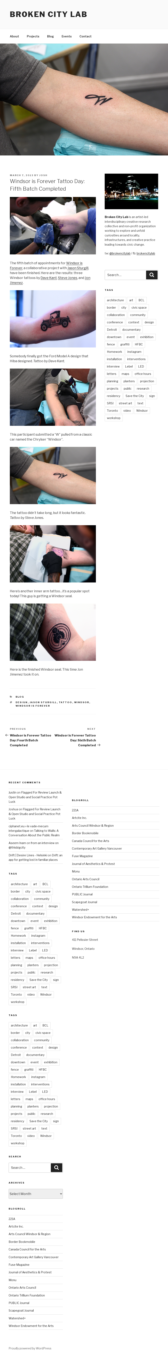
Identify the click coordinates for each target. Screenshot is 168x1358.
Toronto (112, 410)
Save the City (135, 396)
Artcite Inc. (16, 1226)
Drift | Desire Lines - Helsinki (28, 855)
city (123, 307)
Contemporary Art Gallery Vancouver (34, 1257)
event (131, 337)
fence (111, 344)
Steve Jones (67, 278)
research (143, 388)
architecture (115, 300)
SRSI (110, 403)
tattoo (65, 702)
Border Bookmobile (22, 1241)
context (133, 322)
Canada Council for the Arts (27, 1249)
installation (114, 359)
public (128, 388)
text (140, 403)
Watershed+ (17, 1318)
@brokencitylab (120, 253)
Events (67, 36)
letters (111, 373)
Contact (85, 36)
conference (115, 322)
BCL (141, 300)
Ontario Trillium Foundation (27, 1295)
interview (113, 366)
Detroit (112, 329)
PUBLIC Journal (19, 1303)
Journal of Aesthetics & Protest (30, 1272)
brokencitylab (146, 253)
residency (113, 396)
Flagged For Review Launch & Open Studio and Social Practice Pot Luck (35, 797)
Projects (33, 36)
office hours (143, 373)
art (131, 300)
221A (12, 1219)
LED (141, 366)
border (111, 307)
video (127, 410)
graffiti (124, 344)
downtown (114, 337)
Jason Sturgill (77, 268)
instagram (134, 351)
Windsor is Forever (33, 705)
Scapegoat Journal (21, 1310)
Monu (12, 1280)
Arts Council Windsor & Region (29, 1234)
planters (129, 381)
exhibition (146, 337)
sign (152, 396)
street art (125, 403)
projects (112, 388)
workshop (113, 418)
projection (147, 381)
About (14, 36)
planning (112, 381)
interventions (136, 359)
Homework (114, 351)
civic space (139, 307)
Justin (12, 792)
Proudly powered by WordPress (30, 1348)
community (137, 315)
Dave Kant (49, 278)
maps (125, 373)
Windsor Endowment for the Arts (31, 1326)
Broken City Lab (48, 14)
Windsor (81, 702)
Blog (50, 36)
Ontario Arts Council (22, 1287)
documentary (131, 329)
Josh (43, 175)
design (22, 702)
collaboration (116, 315)
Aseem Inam (17, 843)
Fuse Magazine (19, 1264)
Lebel (129, 366)
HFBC (139, 344)
